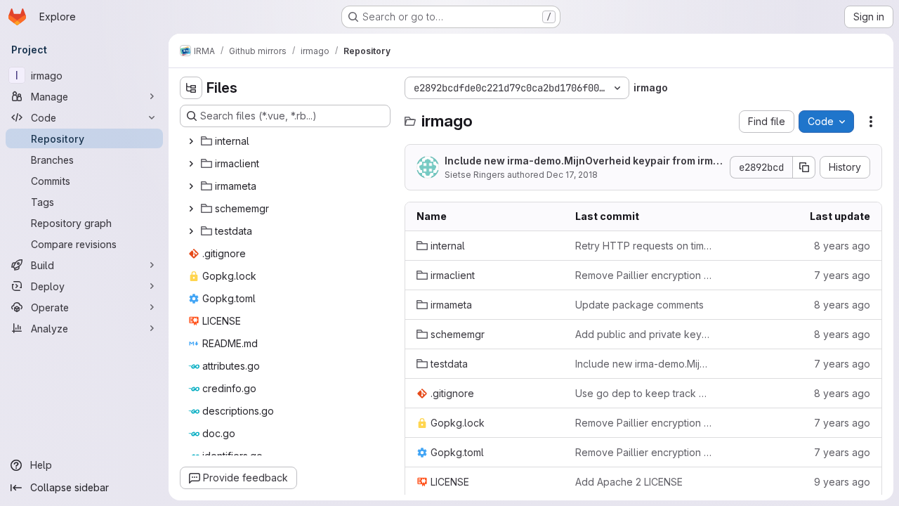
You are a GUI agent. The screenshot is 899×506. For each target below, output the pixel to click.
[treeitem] (287, 141)
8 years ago (842, 246)
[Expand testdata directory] (191, 231)
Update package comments (639, 305)
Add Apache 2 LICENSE (629, 482)
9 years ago (842, 482)
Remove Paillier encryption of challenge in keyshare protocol (643, 275)
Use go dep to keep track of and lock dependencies (643, 393)
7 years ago (842, 275)
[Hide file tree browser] (191, 88)
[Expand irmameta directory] (191, 186)
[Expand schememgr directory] (191, 208)
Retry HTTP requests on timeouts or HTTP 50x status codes (643, 246)
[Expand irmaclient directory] (191, 163)
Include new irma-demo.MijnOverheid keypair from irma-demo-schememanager (582, 161)
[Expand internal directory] (191, 141)
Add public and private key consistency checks (643, 334)
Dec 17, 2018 (572, 174)
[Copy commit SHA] (804, 167)
